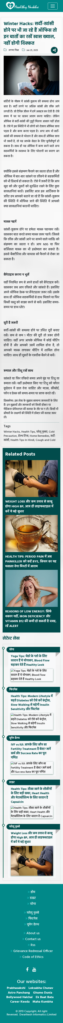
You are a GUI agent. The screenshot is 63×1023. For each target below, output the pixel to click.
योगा (11, 649)
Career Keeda (20, 1001)
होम (33, 892)
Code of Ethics (32, 957)
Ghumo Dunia (42, 992)
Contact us (33, 939)
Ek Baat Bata (45, 997)
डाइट (12, 782)
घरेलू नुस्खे (14, 826)
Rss (33, 945)
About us (33, 933)
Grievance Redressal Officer (33, 951)
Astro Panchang (19, 992)
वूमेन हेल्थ (14, 738)
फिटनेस (13, 689)
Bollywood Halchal (19, 997)
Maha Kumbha (43, 1001)
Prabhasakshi (16, 988)
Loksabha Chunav (41, 988)
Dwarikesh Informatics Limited (37, 1014)
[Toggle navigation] (53, 6)
